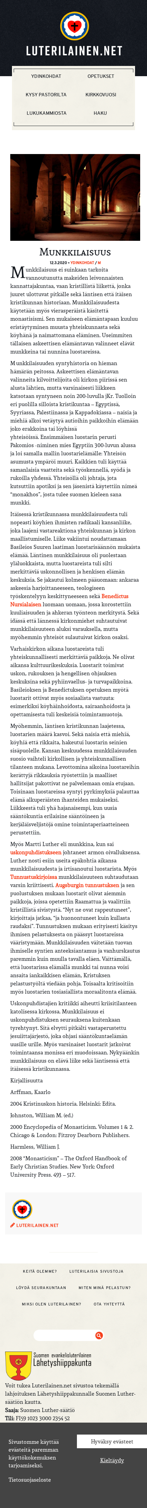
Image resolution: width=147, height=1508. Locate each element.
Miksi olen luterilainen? (51, 1304)
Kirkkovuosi (100, 95)
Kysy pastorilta (46, 95)
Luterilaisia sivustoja (96, 1271)
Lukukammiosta (47, 113)
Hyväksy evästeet (112, 1441)
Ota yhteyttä (109, 1304)
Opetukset (101, 76)
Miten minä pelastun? (105, 1287)
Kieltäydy (112, 1460)
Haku (100, 113)
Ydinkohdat (46, 76)
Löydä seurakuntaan (41, 1287)
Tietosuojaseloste (30, 1479)
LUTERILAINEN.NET (37, 1225)
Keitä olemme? (40, 1271)
